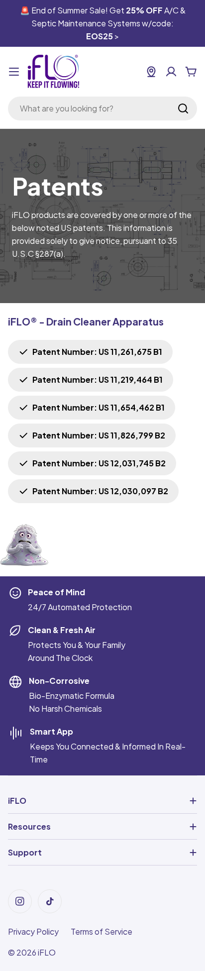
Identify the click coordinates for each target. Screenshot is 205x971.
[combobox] (102, 108)
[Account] (171, 72)
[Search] (183, 108)
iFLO (47, 952)
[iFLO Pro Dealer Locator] (151, 72)
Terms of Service (101, 931)
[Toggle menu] (14, 72)
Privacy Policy (33, 931)
